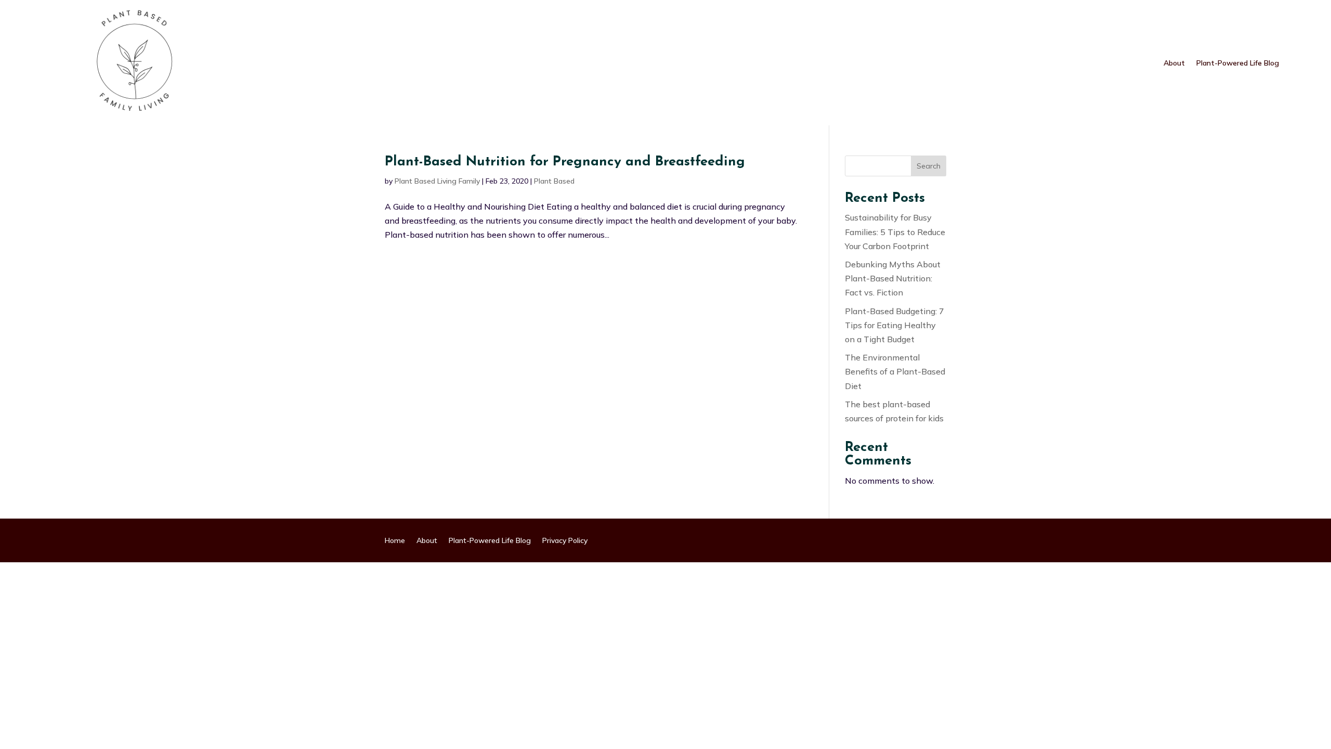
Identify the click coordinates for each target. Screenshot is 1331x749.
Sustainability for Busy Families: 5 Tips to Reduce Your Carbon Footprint (895, 231)
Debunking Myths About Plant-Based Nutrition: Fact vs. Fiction (893, 278)
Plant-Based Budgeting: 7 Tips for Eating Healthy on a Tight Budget (894, 325)
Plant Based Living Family (437, 181)
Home (395, 541)
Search (929, 166)
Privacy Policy (565, 541)
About (1174, 63)
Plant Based (554, 181)
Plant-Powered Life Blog (1237, 63)
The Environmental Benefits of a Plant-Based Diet (895, 371)
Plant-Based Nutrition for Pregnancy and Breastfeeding (565, 162)
